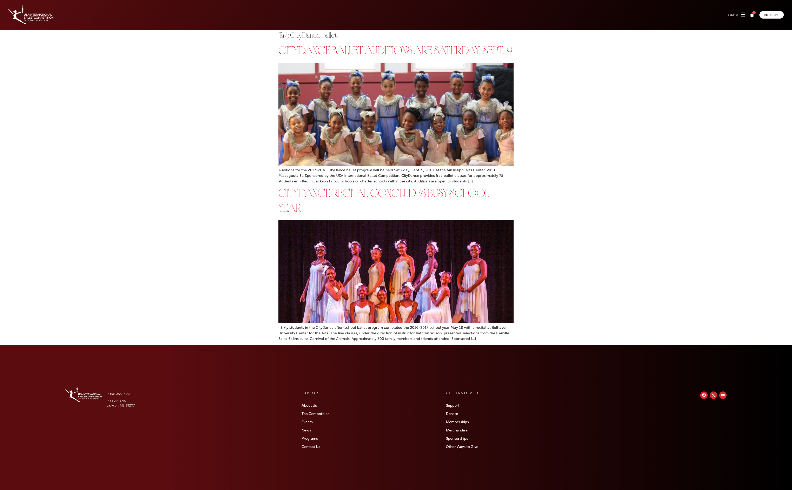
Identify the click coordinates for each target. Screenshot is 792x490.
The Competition (316, 413)
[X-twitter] (713, 395)
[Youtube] (723, 395)
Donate (452, 413)
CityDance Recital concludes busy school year (383, 202)
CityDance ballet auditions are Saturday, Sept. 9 (395, 51)
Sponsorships (457, 438)
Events (307, 421)
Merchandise (457, 430)
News (306, 430)
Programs (310, 438)
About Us (309, 405)
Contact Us (311, 446)
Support (453, 405)
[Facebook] (704, 395)
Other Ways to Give (462, 446)
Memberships (457, 421)
